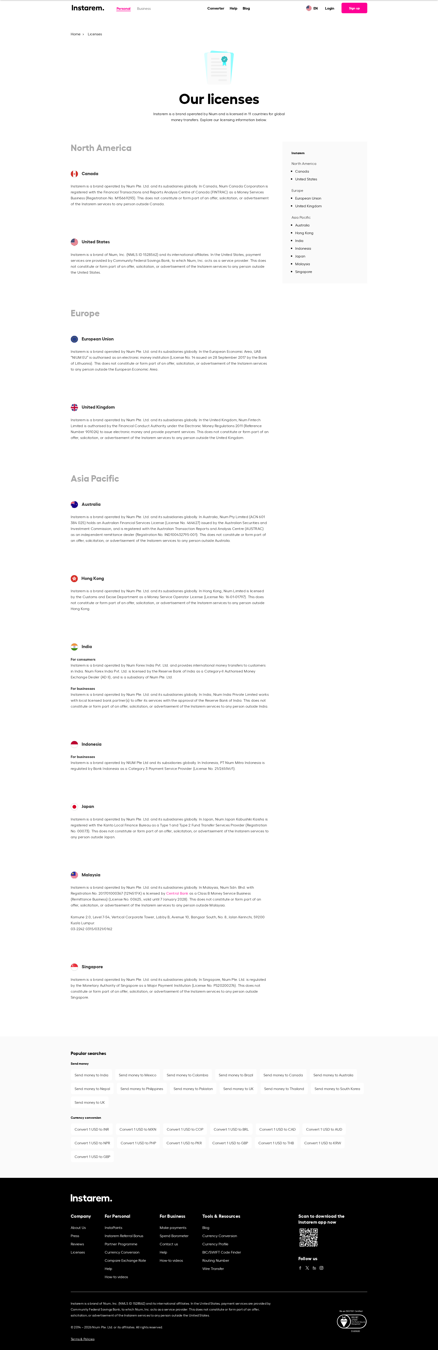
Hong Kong (304, 232)
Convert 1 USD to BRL (231, 1129)
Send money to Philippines (141, 1088)
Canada (302, 171)
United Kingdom (308, 205)
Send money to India (91, 1074)
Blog (246, 7)
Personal (123, 8)
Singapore (303, 271)
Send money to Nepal (92, 1088)
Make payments (173, 1227)
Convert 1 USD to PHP (138, 1142)
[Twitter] (307, 1266)
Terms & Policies (82, 1339)
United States (306, 178)
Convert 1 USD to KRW (322, 1142)
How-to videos (116, 1276)
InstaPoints (113, 1227)
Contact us (169, 1243)
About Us (78, 1227)
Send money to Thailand (284, 1088)
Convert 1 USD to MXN (138, 1129)
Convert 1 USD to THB (276, 1142)
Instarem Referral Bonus (124, 1235)
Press (75, 1235)
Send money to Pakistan (193, 1088)
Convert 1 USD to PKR (184, 1142)
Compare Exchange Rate (125, 1260)
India (299, 240)
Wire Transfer (213, 1268)
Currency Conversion (122, 1251)
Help (233, 7)
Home (76, 33)
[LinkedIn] (314, 1266)
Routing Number (215, 1260)
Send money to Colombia (187, 1074)
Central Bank (177, 893)
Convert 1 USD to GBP (230, 1142)
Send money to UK (238, 1088)
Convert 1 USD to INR (92, 1129)
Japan (300, 255)
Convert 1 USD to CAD (277, 1129)
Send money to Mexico (137, 1074)
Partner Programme (121, 1243)
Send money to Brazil (236, 1074)
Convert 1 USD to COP (185, 1129)
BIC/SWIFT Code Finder (221, 1251)
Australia (302, 224)
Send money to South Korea (337, 1088)
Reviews (77, 1243)
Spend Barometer (174, 1235)
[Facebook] (300, 1266)
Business (144, 8)
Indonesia (303, 248)
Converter (215, 7)
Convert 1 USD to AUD (324, 1129)
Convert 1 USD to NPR (92, 1142)
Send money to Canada (283, 1074)
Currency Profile (215, 1243)
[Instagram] (321, 1266)
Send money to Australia (333, 1074)
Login (329, 7)
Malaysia (302, 263)
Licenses (78, 1251)
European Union (308, 197)
